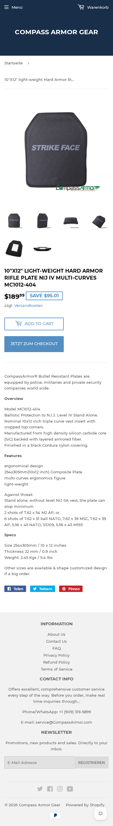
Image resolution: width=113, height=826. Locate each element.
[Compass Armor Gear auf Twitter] (40, 789)
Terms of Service (56, 669)
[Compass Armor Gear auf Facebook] (50, 789)
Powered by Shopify (85, 805)
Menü (17, 7)
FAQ (56, 648)
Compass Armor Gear (56, 32)
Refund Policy (56, 662)
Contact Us (56, 641)
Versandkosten (28, 305)
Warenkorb (97, 7)
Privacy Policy (56, 655)
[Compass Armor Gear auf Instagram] (60, 789)
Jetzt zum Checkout (34, 343)
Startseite (13, 63)
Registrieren (91, 762)
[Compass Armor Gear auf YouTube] (70, 789)
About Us (56, 634)
